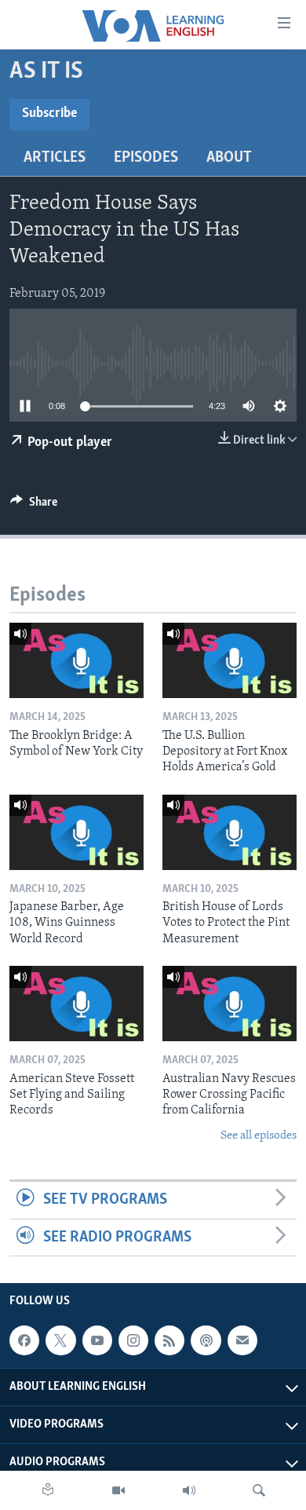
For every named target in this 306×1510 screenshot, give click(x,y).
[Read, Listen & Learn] (48, 1490)
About (229, 158)
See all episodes (258, 1136)
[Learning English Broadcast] (189, 1490)
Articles (55, 158)
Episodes (146, 158)
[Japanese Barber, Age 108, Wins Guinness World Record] (76, 832)
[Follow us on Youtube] (97, 1340)
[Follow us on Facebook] (24, 1340)
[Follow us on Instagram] (133, 1340)
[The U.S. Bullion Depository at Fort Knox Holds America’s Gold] (229, 660)
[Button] (33, 506)
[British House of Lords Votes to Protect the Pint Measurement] (229, 832)
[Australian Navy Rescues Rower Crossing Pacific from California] (229, 1003)
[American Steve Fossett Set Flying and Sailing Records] (76, 1003)
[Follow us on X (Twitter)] (60, 1340)
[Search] (258, 1490)
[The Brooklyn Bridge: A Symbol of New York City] (76, 660)
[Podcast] (205, 1340)
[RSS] (169, 1340)
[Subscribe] (242, 1340)
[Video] (118, 1490)
